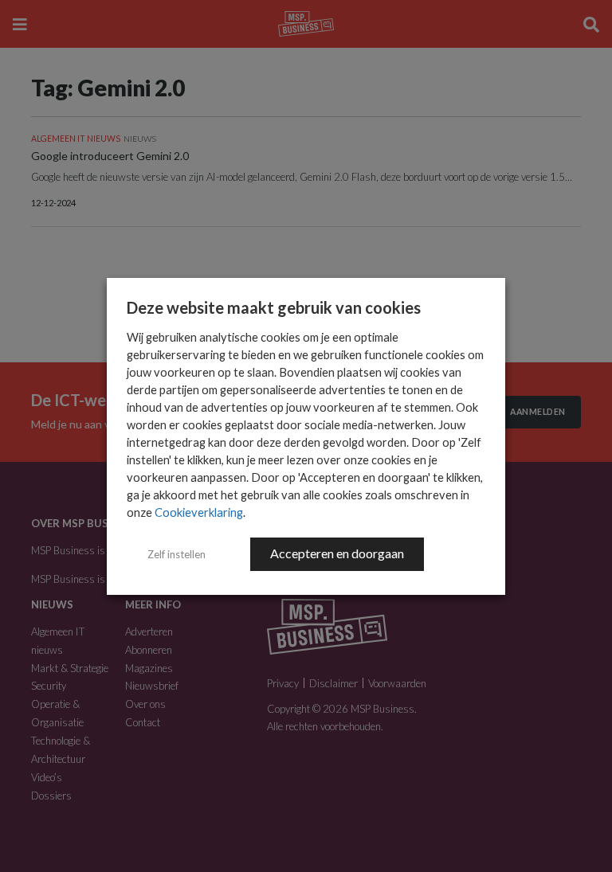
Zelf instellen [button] (176, 554)
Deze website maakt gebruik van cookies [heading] (274, 307)
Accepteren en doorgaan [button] (337, 553)
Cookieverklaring (199, 512)
